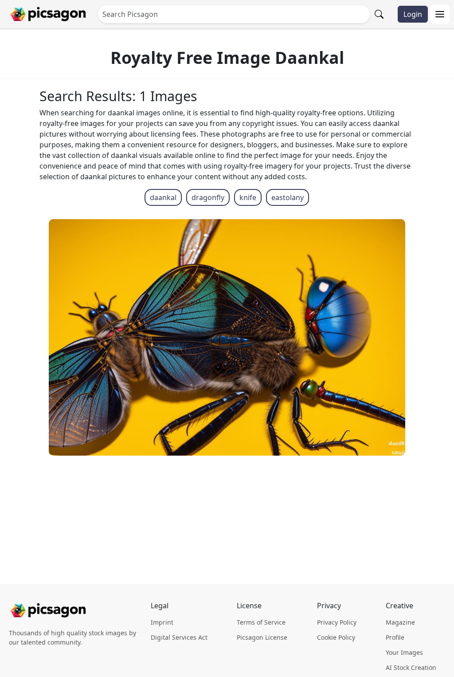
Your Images (404, 652)
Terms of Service (261, 622)
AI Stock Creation (411, 667)
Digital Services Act (179, 637)
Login (412, 14)
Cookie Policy (336, 637)
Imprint (162, 622)
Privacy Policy (336, 622)
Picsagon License (262, 637)
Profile (395, 637)
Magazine (400, 622)
